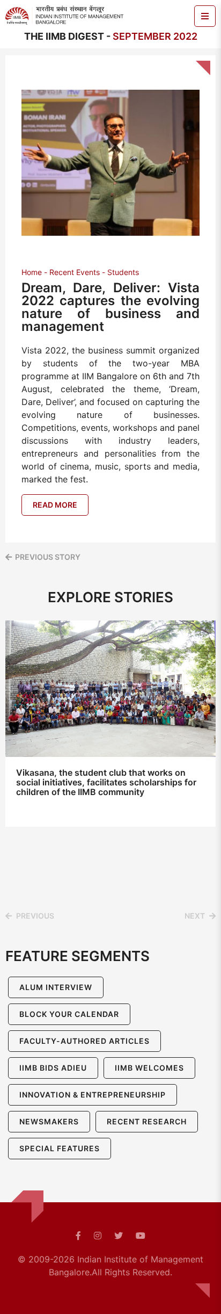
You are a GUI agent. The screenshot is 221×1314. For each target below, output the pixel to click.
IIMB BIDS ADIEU (53, 1067)
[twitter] (118, 1235)
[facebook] (78, 1235)
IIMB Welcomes (149, 1067)
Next (195, 915)
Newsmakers (49, 1121)
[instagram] (97, 1235)
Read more (55, 504)
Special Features (59, 1148)
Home (31, 272)
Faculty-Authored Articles (84, 1040)
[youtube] (140, 1235)
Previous (35, 915)
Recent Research (147, 1121)
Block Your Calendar (69, 1014)
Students (123, 272)
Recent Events (74, 272)
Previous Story (47, 556)
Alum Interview (55, 987)
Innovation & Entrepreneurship (92, 1094)
